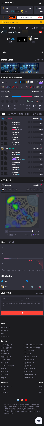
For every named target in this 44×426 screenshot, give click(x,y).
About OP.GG (5, 327)
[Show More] (12, 2)
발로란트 (3, 351)
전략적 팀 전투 (5, 348)
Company (4, 330)
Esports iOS (27, 378)
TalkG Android (28, 369)
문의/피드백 (4, 392)
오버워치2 (4, 354)
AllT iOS (26, 354)
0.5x (7, 235)
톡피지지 (3, 372)
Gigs (2, 378)
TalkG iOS (26, 372)
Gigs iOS (26, 366)
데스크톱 (3, 363)
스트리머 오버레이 (6, 366)
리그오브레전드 (5, 345)
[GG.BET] (12, 17)
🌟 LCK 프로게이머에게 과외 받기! (11, 22)
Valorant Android (29, 357)
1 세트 (4, 52)
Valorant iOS (27, 360)
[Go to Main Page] (5, 2)
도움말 (3, 389)
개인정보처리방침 (6, 386)
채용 (40, 392)
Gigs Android (27, 363)
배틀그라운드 (5, 357)
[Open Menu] (40, 2)
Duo (2, 369)
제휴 (40, 386)
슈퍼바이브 (4, 360)
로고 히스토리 (5, 336)
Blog (2, 333)
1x (11, 235)
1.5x (15, 235)
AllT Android (27, 351)
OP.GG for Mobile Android (32, 345)
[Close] (41, 22)
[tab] (4, 114)
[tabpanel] (22, 146)
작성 (22, 313)
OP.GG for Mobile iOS (30, 348)
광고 (40, 389)
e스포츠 (3, 375)
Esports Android (28, 375)
